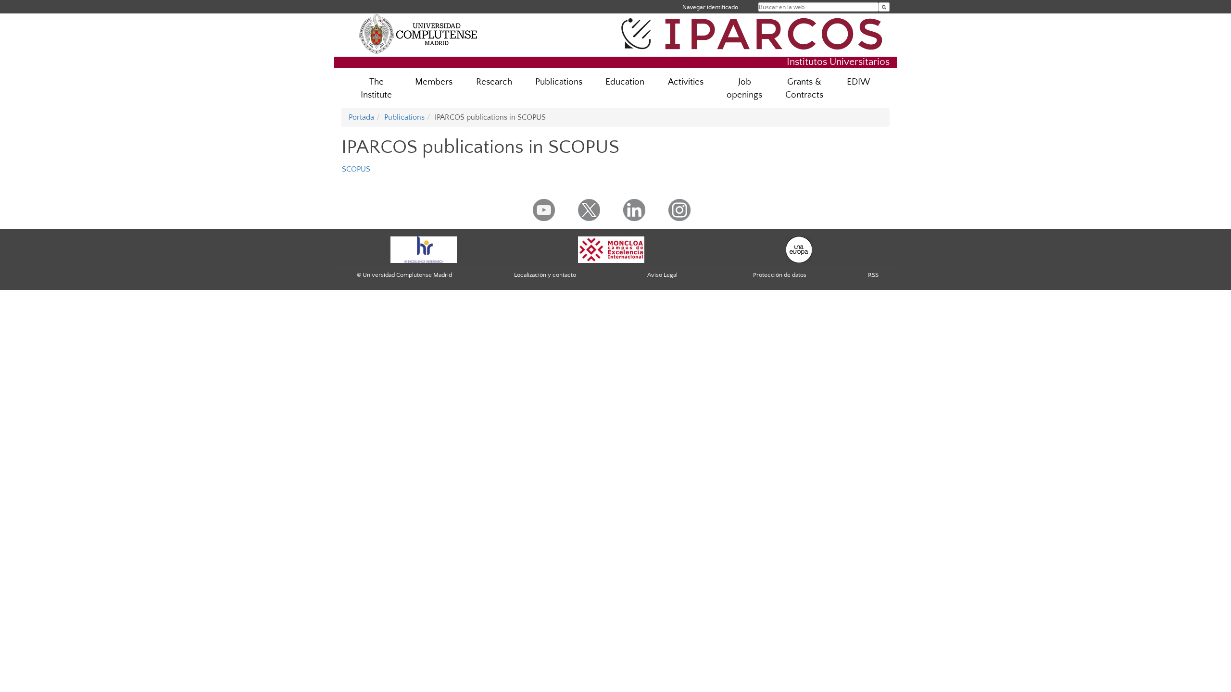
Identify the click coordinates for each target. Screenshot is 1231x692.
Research (494, 82)
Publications (558, 82)
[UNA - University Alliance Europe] (799, 249)
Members (433, 82)
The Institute (376, 88)
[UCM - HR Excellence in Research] (423, 249)
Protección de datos (779, 275)
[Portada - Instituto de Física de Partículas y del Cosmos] (755, 32)
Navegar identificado (710, 7)
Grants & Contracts (804, 88)
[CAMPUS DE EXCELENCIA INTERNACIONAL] (611, 249)
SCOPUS (356, 169)
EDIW (858, 82)
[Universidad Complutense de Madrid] (418, 33)
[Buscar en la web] (884, 7)
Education (624, 82)
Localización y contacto (545, 275)
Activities (685, 82)
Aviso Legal (662, 275)
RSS (873, 275)
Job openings (744, 88)
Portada (361, 117)
